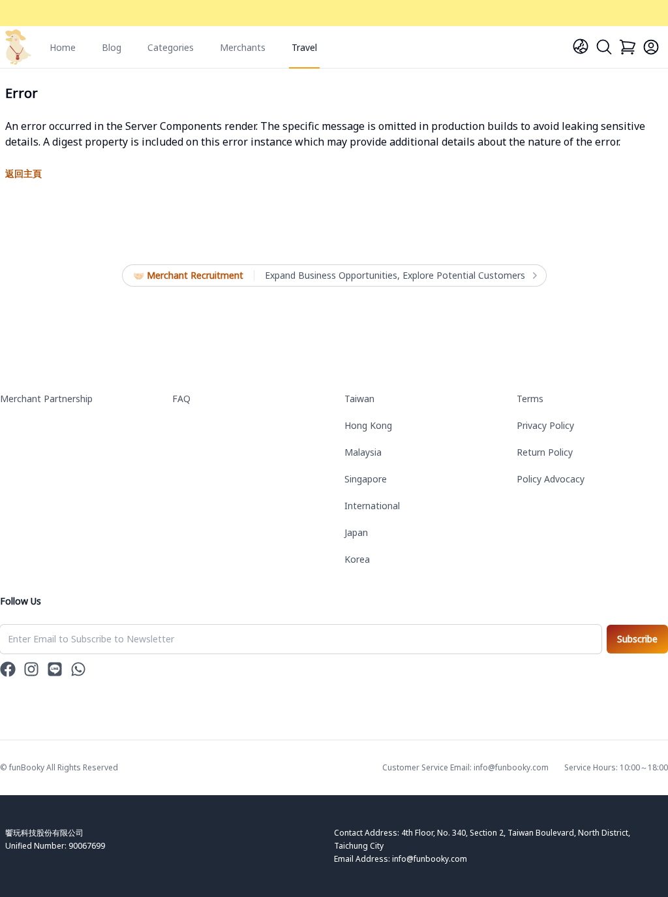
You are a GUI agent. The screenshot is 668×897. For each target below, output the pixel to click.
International (372, 505)
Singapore (365, 479)
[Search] (604, 47)
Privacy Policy (545, 425)
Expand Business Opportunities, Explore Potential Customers (395, 275)
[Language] (580, 46)
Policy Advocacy (550, 479)
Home (63, 47)
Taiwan (359, 398)
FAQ (181, 398)
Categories (170, 47)
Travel (304, 47)
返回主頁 (23, 173)
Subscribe (637, 639)
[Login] (651, 47)
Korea (357, 559)
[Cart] (627, 47)
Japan (356, 532)
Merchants (243, 47)
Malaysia (363, 452)
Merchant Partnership (46, 398)
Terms (530, 398)
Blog (111, 47)
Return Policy (545, 452)
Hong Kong (368, 425)
